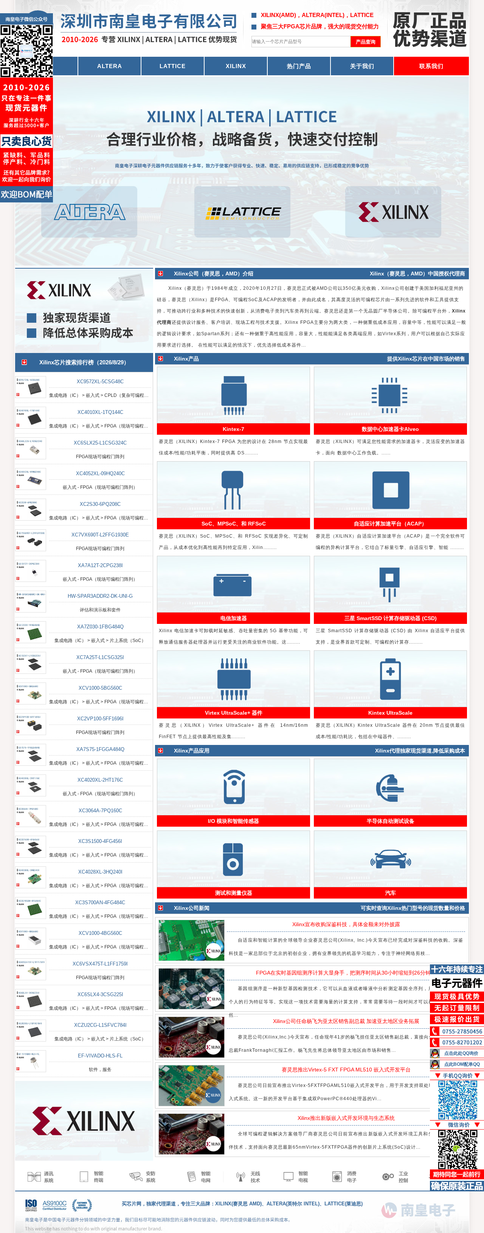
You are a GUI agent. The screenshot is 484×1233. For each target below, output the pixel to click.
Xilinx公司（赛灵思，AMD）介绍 (213, 274)
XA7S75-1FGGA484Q (100, 749)
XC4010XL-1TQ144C (100, 412)
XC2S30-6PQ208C (100, 504)
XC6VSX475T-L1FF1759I (100, 964)
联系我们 (431, 66)
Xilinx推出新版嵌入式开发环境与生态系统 (346, 1118)
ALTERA (109, 66)
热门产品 (299, 66)
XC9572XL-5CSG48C (100, 381)
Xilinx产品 (186, 359)
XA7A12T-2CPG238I (100, 565)
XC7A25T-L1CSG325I (100, 657)
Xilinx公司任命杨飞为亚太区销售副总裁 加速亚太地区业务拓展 (346, 1021)
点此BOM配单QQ (462, 1064)
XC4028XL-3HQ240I (100, 872)
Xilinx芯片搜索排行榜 (66, 362)
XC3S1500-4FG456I (100, 841)
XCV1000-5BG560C (100, 688)
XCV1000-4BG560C (100, 933)
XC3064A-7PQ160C (100, 810)
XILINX (236, 66)
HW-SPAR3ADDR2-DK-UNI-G (100, 596)
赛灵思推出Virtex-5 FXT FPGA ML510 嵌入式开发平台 (346, 1070)
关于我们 (362, 66)
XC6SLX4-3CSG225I (100, 994)
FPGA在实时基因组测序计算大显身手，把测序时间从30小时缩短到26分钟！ (346, 973)
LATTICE (173, 66)
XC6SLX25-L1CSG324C (100, 443)
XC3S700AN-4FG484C (100, 902)
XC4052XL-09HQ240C (100, 473)
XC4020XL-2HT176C (100, 780)
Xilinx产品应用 (191, 751)
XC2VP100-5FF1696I (100, 718)
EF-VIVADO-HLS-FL (100, 1056)
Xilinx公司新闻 (191, 908)
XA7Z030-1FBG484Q (100, 627)
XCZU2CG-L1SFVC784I (100, 1025)
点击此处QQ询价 (461, 1053)
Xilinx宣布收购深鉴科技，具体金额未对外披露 (346, 924)
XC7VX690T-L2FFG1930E (100, 535)
